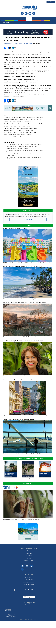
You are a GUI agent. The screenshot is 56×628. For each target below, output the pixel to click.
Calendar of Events (28, 577)
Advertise (29, 558)
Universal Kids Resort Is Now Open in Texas (15, 228)
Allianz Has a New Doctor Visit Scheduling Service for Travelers (19, 130)
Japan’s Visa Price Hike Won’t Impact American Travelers (18, 419)
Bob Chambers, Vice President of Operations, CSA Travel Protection (18, 43)
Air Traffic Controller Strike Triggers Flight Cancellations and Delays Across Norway (24, 158)
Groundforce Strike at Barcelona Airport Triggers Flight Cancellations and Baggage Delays (23, 154)
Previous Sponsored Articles (28, 582)
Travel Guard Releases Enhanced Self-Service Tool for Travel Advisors (20, 128)
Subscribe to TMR (28, 219)
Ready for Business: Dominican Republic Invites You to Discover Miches (22, 266)
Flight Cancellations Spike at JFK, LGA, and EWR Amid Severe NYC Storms (24, 144)
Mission (28, 550)
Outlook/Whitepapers (29, 579)
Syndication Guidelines (28, 560)
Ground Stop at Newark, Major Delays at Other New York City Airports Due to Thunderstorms (24, 151)
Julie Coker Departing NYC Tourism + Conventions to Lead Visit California (23, 340)
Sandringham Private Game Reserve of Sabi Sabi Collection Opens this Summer (24, 302)
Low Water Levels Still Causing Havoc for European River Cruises (21, 146)
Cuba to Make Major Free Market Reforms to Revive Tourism (19, 380)
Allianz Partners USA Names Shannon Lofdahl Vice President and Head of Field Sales (24, 124)
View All (28, 478)
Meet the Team (29, 553)
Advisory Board (29, 555)
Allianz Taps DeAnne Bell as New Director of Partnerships (17, 134)
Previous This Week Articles (29, 584)
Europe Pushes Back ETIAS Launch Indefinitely (17, 148)
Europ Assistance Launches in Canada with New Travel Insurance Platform (21, 132)
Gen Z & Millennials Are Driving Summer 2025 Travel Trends (18, 126)
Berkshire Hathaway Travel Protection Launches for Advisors (18, 121)
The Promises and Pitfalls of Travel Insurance (15, 136)
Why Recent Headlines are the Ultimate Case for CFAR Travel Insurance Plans (22, 119)
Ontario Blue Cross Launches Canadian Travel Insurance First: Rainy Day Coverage (23, 117)
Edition (51, 1)
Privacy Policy (27, 619)
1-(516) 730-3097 (8, 610)
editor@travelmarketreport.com (29, 604)
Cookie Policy (21, 619)
